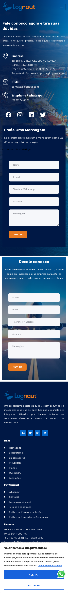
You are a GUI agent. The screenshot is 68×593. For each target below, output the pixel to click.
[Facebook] (8, 115)
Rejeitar (34, 585)
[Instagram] (20, 115)
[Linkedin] (31, 115)
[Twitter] (43, 115)
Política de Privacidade (50, 565)
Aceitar (34, 575)
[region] (34, 567)
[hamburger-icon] (62, 7)
